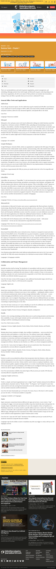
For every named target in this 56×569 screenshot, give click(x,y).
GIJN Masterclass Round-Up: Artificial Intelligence (13, 532)
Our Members (39, 555)
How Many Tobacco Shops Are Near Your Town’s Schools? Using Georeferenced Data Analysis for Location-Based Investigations (14, 500)
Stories (47, 552)
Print (5, 81)
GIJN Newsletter (49, 557)
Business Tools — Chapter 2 (21, 69)
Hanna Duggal (33, 540)
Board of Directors (30, 557)
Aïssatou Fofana (33, 503)
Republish (32, 86)
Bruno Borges (5, 505)
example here (22, 276)
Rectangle (53, 567)
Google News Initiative (21, 162)
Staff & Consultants (30, 555)
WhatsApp (5, 83)
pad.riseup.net (24, 132)
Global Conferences (40, 557)
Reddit (5, 86)
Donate (52, 7)
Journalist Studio (14, 166)
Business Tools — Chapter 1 (6, 69)
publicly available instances (10, 130)
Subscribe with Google (13, 164)
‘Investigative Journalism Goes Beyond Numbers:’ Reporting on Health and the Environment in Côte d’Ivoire (41, 499)
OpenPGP (30, 234)
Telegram (32, 83)
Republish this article (7, 467)
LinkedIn (31, 81)
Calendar (38, 559)
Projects (48, 559)
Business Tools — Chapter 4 (50, 69)
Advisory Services (50, 561)
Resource (3, 45)
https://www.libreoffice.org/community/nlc (25, 200)
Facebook (32, 78)
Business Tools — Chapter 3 (36, 69)
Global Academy (49, 555)
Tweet (5, 78)
